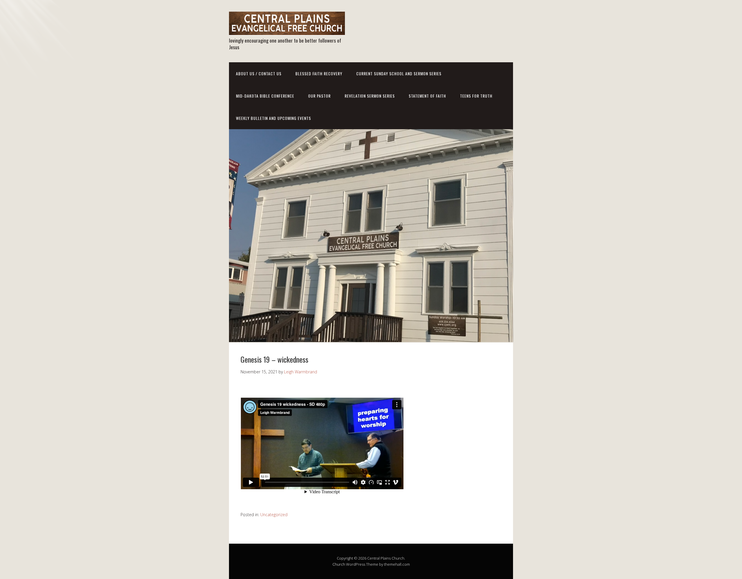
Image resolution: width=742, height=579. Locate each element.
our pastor (319, 96)
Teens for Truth (476, 96)
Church (338, 564)
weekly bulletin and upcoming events (273, 118)
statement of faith (427, 96)
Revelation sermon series (370, 96)
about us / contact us (258, 73)
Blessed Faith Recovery (318, 73)
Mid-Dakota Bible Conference (265, 96)
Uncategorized (274, 514)
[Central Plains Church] (287, 30)
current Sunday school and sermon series (398, 73)
